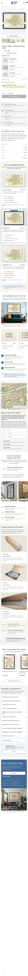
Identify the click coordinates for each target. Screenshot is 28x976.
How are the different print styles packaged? (12, 728)
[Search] (24, 3)
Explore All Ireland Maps (14, 680)
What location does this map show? (10, 697)
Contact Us (14, 751)
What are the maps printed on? (9, 716)
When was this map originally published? (11, 700)
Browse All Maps (6, 776)
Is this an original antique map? (9, 708)
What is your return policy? (8, 735)
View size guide (23, 79)
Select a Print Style (14, 96)
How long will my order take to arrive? (10, 724)
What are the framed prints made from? (11, 720)
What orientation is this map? (8, 704)
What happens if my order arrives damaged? (12, 732)
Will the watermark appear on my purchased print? (12, 712)
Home (3, 6)
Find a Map (14, 773)
